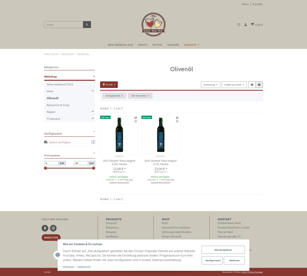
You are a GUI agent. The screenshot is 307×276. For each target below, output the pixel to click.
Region (51, 112)
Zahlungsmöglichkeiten (176, 232)
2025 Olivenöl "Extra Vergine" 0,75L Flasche (160, 162)
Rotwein (111, 232)
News (245, 4)
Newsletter (51, 237)
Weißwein (112, 236)
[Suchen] (87, 24)
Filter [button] (109, 84)
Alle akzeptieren (223, 249)
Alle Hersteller (138, 95)
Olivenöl (53, 98)
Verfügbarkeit (113, 95)
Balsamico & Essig (58, 105)
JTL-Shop (237, 272)
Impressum (68, 266)
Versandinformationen (176, 227)
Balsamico (112, 227)
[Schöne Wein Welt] (153, 24)
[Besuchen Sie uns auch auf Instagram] (53, 228)
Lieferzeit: (119, 181)
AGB (164, 223)
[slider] (45, 168)
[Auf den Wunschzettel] (135, 121)
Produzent (53, 118)
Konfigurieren (213, 260)
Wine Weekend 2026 (60, 84)
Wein (50, 91)
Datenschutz (84, 266)
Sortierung (209, 84)
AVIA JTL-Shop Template (252, 272)
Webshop (50, 76)
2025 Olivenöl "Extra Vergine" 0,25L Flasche (119, 162)
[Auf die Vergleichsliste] (135, 117)
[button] (236, 24)
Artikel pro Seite (232, 84)
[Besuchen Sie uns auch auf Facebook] (45, 228)
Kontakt (258, 4)
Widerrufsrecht (171, 236)
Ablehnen (234, 260)
